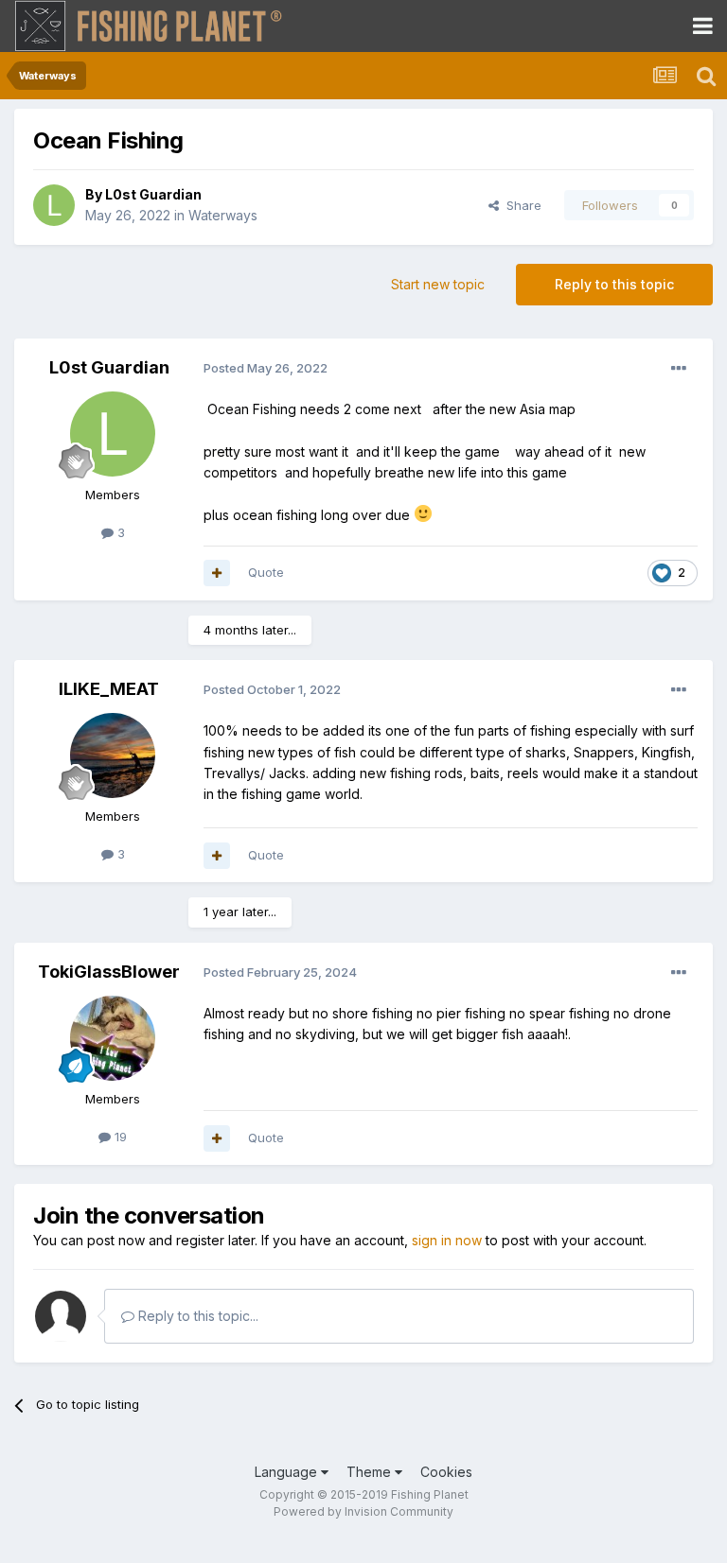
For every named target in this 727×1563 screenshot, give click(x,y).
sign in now (447, 1240)
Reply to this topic (614, 284)
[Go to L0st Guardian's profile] (54, 205)
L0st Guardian (153, 194)
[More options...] (679, 368)
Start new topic (438, 284)
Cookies (446, 1472)
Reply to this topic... (196, 1316)
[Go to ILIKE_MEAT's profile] (112, 755)
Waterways (222, 215)
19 (119, 1136)
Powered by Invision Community (363, 1511)
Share (520, 205)
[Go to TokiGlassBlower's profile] (112, 1038)
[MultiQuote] (217, 573)
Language (288, 1472)
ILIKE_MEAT (109, 689)
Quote (266, 572)
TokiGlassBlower (109, 971)
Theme (370, 1472)
